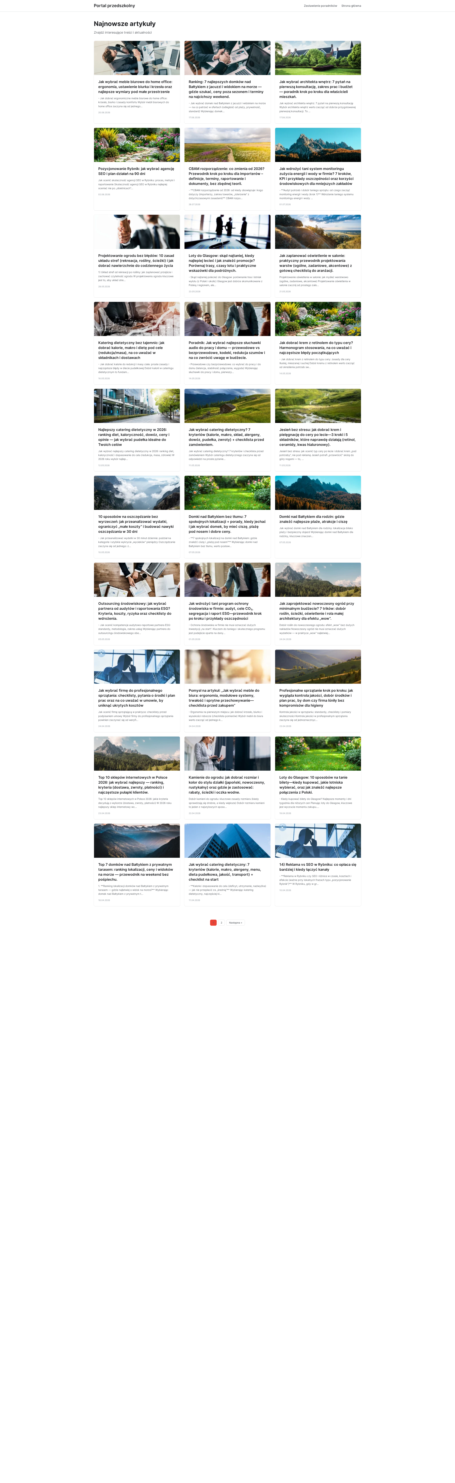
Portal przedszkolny (114, 5)
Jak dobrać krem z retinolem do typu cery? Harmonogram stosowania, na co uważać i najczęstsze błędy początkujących (316, 348)
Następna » (235, 922)
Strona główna (351, 5)
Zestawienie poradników (320, 5)
